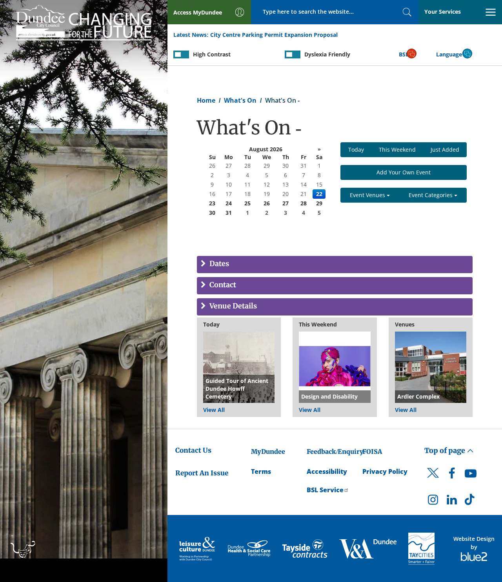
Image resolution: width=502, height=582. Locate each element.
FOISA (372, 451)
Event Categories (431, 195)
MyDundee (268, 451)
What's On (240, 100)
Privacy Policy (384, 471)
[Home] (84, 21)
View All (214, 409)
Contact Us (193, 450)
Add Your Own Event (403, 172)
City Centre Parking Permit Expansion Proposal (274, 34)
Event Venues (368, 195)
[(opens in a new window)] (197, 549)
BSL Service (325, 490)
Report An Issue (201, 473)
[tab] (335, 264)
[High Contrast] (181, 54)
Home (206, 100)
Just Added (445, 149)
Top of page (445, 450)
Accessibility (327, 471)
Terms (261, 471)
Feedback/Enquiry (335, 451)
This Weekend (397, 149)
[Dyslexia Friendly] (292, 54)
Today (356, 149)
